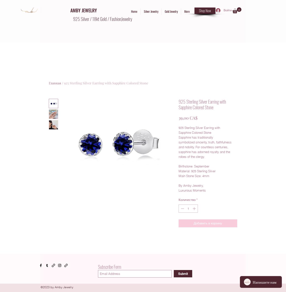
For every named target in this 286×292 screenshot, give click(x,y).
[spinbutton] (188, 208)
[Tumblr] (47, 265)
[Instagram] (60, 265)
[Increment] (194, 208)
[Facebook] (41, 265)
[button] (236, 10)
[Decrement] (182, 208)
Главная (55, 83)
